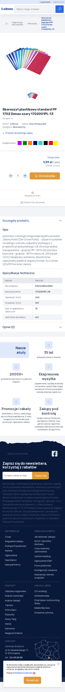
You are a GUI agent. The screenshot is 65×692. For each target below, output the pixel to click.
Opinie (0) (9, 327)
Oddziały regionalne (15, 591)
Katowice (10, 628)
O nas (8, 536)
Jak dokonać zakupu (44, 536)
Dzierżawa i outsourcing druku (46, 602)
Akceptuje (32, 680)
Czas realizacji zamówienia (42, 550)
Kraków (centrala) (14, 595)
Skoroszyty (32, 24)
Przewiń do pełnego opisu (19, 132)
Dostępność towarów (45, 570)
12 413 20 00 (16, 657)
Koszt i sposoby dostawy (42, 542)
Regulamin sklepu (14, 541)
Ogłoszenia (11, 555)
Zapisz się (40, 475)
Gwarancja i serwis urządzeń (44, 576)
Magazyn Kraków (14, 633)
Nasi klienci (11, 560)
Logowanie (45, 2)
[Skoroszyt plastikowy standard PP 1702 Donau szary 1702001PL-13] (28, 61)
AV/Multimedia (41, 595)
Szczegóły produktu (16, 220)
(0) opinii (6, 118)
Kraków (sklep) (12, 600)
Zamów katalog (42, 556)
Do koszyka (47, 176)
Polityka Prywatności (15, 546)
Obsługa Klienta (44, 531)
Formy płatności (42, 565)
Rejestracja (58, 2)
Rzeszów (10, 614)
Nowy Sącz (10, 609)
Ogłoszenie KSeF (43, 560)
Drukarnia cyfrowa (43, 612)
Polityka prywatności (24, 673)
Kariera (8, 550)
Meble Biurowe (42, 607)
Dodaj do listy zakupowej (34, 202)
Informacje (12, 531)
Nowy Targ (10, 619)
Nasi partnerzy (12, 564)
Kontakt (10, 585)
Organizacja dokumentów (17, 23)
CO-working (40, 591)
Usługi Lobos (42, 585)
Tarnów (9, 605)
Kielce (8, 623)
